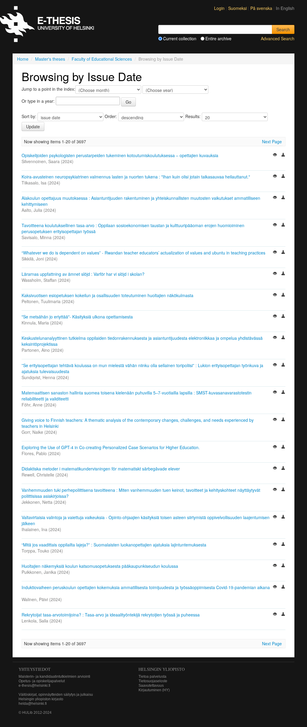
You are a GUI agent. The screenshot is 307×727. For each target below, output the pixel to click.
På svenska (261, 8)
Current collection (179, 38)
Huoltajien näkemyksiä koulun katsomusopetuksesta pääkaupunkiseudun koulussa (100, 566)
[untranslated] (275, 155)
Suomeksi (238, 8)
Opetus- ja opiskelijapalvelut (42, 681)
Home (22, 59)
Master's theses (50, 59)
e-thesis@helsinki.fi (34, 685)
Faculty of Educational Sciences (102, 59)
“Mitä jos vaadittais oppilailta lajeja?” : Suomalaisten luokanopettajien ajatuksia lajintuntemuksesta (114, 545)
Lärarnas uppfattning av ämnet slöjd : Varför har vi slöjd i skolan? (83, 274)
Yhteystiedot (35, 669)
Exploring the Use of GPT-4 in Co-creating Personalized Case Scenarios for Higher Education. (111, 447)
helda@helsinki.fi (33, 703)
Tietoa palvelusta (152, 676)
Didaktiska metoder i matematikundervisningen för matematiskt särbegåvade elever (101, 469)
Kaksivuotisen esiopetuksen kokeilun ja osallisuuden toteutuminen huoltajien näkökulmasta (107, 295)
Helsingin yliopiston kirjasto (41, 699)
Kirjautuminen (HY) (154, 690)
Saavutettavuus (151, 685)
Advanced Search (277, 38)
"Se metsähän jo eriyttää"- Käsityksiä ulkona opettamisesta (77, 317)
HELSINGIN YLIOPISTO (162, 669)
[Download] (283, 155)
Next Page (272, 141)
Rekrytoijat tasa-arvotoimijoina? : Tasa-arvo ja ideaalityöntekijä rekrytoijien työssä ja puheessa (111, 615)
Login (219, 8)
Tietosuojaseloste (153, 681)
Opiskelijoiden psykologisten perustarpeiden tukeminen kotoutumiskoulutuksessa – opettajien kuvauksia (120, 155)
